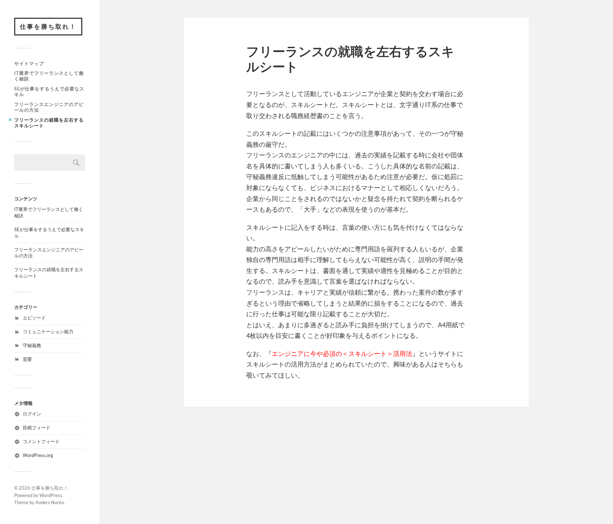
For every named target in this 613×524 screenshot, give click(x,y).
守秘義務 (32, 345)
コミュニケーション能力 (48, 331)
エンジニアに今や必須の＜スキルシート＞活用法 (342, 353)
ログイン (32, 414)
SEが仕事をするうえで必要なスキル (49, 91)
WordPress (50, 495)
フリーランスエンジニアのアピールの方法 (49, 107)
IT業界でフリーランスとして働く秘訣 (49, 76)
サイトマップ (29, 63)
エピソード (34, 317)
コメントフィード (41, 441)
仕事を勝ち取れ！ (48, 26)
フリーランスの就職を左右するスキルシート (49, 122)
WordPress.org (38, 455)
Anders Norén (49, 502)
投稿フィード (36, 427)
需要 (27, 359)
